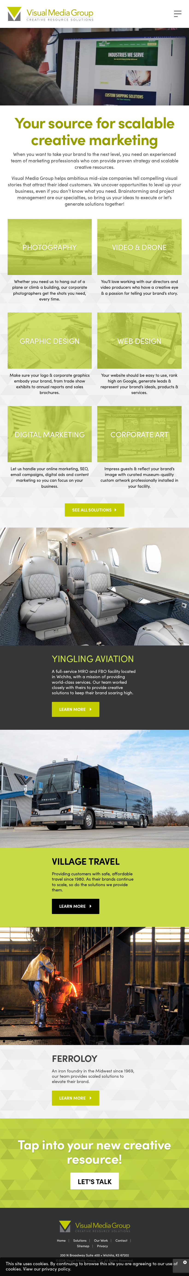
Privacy (102, 1246)
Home (61, 1240)
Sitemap (83, 1246)
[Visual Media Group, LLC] (55, 14)
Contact (121, 1240)
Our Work (101, 1240)
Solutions (79, 1240)
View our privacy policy (46, 1269)
